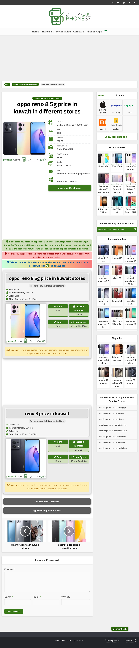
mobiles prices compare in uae (111, 419)
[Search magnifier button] (135, 229)
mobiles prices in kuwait (47, 502)
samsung (116, 112)
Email (37, 597)
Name (8, 597)
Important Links (119, 629)
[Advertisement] (69, 58)
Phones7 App (94, 31)
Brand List (48, 31)
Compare (78, 31)
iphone (103, 112)
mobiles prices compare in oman (112, 436)
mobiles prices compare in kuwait (25, 84)
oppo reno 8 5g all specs (69, 188)
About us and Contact (63, 640)
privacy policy (79, 640)
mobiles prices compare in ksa (111, 413)
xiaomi (103, 129)
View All (101, 95)
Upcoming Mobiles (112, 640)
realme (116, 129)
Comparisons (130, 640)
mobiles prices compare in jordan (113, 425)
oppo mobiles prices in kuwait (47, 510)
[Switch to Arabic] (105, 30)
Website (66, 597)
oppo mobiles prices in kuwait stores (47, 98)
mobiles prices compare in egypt (112, 407)
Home (35, 31)
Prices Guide (63, 31)
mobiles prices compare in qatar (112, 442)
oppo (130, 112)
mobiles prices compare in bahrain (113, 448)
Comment (9, 569)
